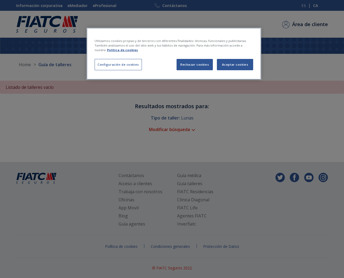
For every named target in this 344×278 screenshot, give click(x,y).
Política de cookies (122, 50)
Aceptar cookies (235, 64)
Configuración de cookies (118, 64)
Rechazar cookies (194, 64)
